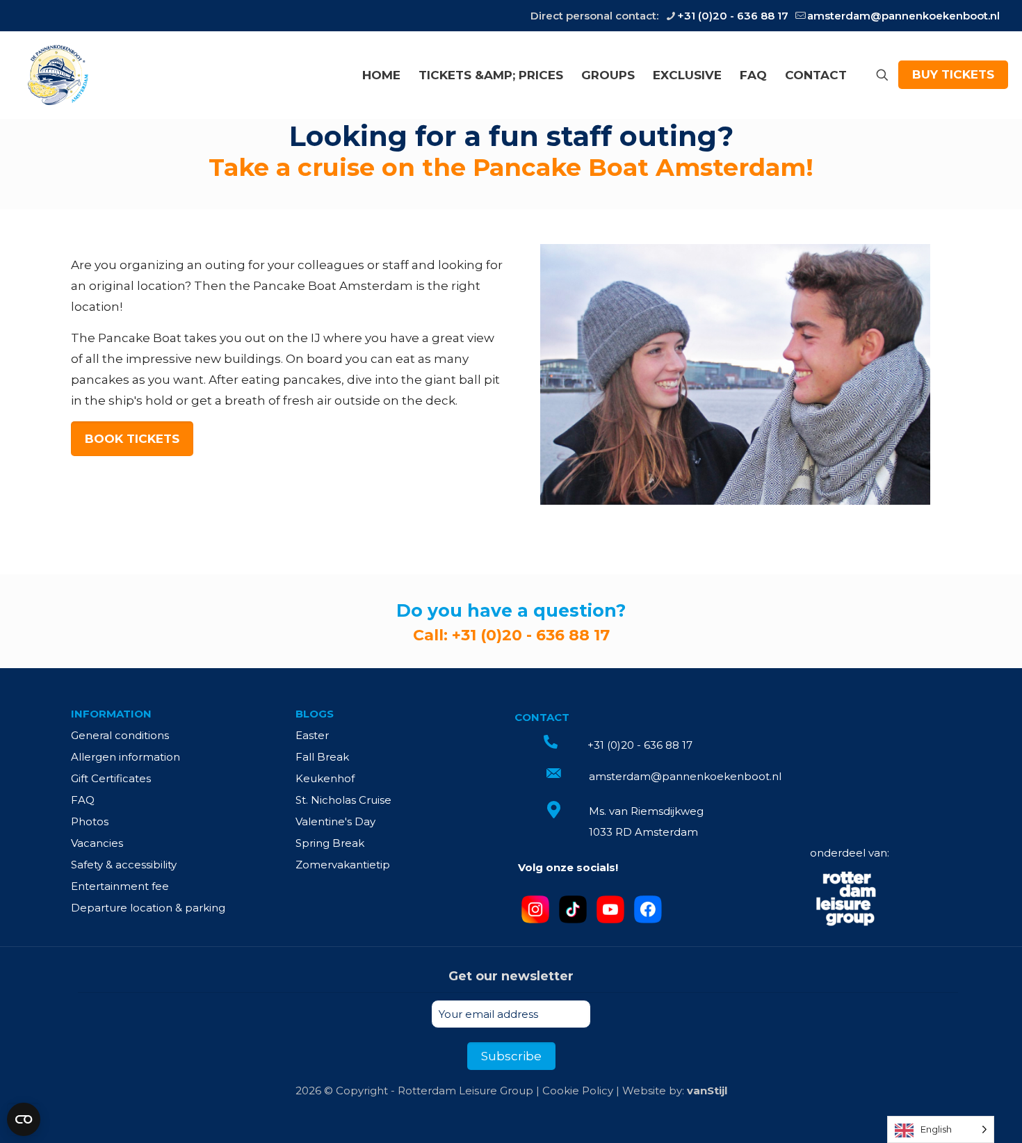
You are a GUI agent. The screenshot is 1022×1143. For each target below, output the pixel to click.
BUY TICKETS (953, 74)
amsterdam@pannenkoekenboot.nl (903, 15)
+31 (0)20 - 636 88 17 (732, 15)
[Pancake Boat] (56, 74)
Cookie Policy (577, 1090)
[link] (846, 900)
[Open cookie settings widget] (23, 1119)
